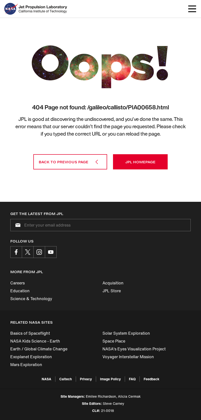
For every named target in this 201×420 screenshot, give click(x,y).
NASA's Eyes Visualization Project (134, 349)
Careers (17, 283)
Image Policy (110, 379)
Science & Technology (31, 299)
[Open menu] (192, 9)
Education (20, 291)
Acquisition (113, 283)
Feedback (151, 379)
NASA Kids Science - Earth (35, 341)
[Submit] (17, 225)
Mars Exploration (26, 365)
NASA (46, 379)
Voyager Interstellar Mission (128, 357)
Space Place (113, 341)
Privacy (86, 379)
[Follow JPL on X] (28, 252)
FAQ (132, 379)
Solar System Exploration (126, 333)
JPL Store (111, 291)
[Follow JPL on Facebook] (16, 252)
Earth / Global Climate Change (38, 349)
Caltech (65, 379)
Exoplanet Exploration (31, 357)
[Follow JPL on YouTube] (51, 252)
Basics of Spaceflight (30, 333)
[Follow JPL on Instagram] (39, 252)
